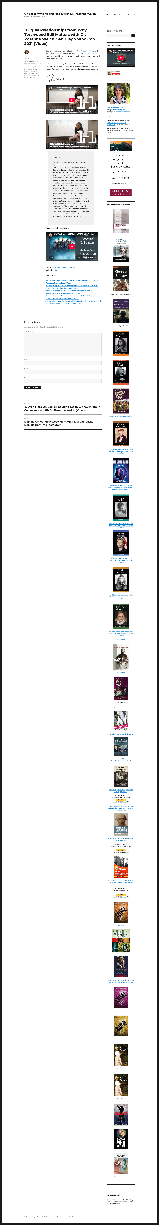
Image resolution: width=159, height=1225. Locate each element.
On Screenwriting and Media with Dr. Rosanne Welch (60, 13)
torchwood (34, 75)
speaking (34, 73)
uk (25, 77)
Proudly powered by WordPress (66, 1217)
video (28, 77)
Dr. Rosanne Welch (30, 56)
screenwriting (34, 71)
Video (36, 67)
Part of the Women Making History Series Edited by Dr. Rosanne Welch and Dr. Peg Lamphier (121, 451)
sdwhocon (27, 73)
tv (38, 75)
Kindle (119, 734)
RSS (55, 270)
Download (72, 267)
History (38, 63)
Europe (33, 63)
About (106, 14)
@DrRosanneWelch (120, 109)
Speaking (31, 67)
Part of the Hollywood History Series (121, 416)
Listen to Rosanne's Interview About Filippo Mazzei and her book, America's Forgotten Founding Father (121, 808)
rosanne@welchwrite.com (115, 107)
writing (32, 77)
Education (27, 63)
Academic (27, 61)
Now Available (121, 639)
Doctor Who (34, 61)
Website (27, 377)
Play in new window (60, 267)
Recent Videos (129, 14)
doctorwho (30, 69)
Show (26, 67)
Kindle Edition (121, 789)
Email (26, 368)
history (36, 69)
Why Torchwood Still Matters (87, 51)
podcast (26, 71)
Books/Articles (116, 14)
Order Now (121, 926)
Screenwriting (34, 65)
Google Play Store (128, 883)
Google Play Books (127, 734)
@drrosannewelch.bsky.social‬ (121, 111)
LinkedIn (109, 113)
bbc (25, 69)
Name (26, 359)
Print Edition (112, 734)
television (27, 75)
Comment (28, 331)
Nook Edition (123, 791)
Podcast (26, 65)
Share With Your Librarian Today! (121, 761)
